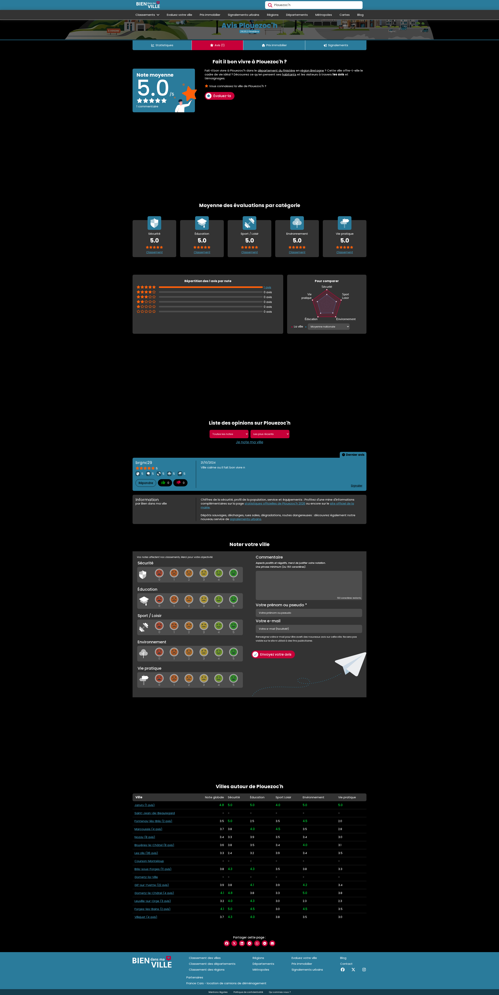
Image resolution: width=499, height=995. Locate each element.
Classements (145, 15)
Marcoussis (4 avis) (148, 829)
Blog (360, 15)
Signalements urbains (243, 15)
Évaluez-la (222, 96)
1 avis (267, 287)
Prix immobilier (210, 15)
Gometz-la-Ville (146, 877)
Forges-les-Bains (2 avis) (152, 909)
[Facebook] (342, 970)
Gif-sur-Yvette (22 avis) (151, 885)
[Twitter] (353, 970)
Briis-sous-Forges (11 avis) (153, 869)
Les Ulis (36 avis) (146, 853)
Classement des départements (212, 964)
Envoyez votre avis (275, 654)
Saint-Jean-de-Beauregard (154, 813)
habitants (289, 74)
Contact (346, 964)
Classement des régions (207, 970)
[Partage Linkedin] (242, 943)
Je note (16, 962)
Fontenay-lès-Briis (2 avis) (153, 821)
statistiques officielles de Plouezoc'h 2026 (275, 503)
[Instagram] (364, 970)
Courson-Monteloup (149, 861)
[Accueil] (148, 5)
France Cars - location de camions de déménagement (226, 983)
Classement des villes (205, 958)
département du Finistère (276, 70)
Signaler (356, 485)
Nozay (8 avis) (144, 837)
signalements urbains (245, 519)
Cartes (345, 15)
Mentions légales (218, 992)
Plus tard (49, 962)
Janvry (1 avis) (144, 805)
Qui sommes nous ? (280, 992)
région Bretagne (312, 70)
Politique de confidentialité (248, 992)
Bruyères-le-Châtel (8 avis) (154, 845)
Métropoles (323, 15)
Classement (154, 252)
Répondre (146, 483)
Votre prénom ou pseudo (281, 605)
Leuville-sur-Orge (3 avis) (152, 901)
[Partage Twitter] (234, 943)
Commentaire (291, 561)
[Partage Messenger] (265, 943)
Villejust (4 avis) (145, 917)
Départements (297, 15)
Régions (273, 15)
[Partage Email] (272, 943)
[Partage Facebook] (227, 943)
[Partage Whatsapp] (257, 943)
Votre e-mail (268, 621)
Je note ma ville (249, 442)
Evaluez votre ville (179, 15)
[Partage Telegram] (249, 943)
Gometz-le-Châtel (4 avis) (154, 893)
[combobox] (314, 5)
